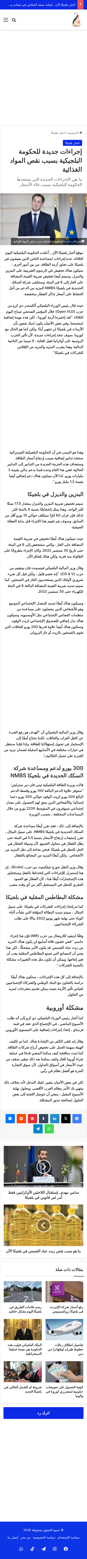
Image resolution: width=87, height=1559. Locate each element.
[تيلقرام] (38, 1128)
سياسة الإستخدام (68, 1537)
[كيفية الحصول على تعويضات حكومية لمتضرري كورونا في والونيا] (64, 1371)
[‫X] (66, 1118)
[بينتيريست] (32, 1118)
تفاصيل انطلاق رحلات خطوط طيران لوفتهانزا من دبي (65, 1349)
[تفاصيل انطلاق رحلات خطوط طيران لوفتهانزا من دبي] (64, 1329)
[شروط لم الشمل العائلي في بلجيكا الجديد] (23, 1371)
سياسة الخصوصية (44, 1537)
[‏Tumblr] (43, 1118)
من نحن (25, 1537)
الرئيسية (73, 133)
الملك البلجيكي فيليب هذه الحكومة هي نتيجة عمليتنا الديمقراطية (25, 1349)
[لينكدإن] (54, 1118)
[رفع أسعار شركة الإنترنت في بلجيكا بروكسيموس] (64, 1291)
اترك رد (43, 1413)
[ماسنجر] (10, 1118)
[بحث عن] (14, 21)
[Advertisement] (43, 77)
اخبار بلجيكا (58, 133)
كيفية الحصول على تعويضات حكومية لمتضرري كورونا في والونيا (64, 1391)
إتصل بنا (13, 1537)
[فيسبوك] (77, 1118)
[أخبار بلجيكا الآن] (77, 20)
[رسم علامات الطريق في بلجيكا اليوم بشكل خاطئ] (23, 1291)
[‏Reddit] (21, 1118)
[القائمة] (5, 21)
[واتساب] (49, 1128)
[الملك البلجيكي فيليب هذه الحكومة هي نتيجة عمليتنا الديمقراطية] (23, 1329)
